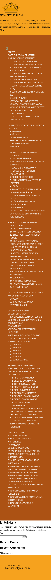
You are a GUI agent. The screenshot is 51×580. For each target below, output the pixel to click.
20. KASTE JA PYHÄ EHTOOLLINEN (26, 232)
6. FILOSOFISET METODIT (21, 177)
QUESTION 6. (16, 357)
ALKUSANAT (15, 131)
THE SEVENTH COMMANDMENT (24, 396)
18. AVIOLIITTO (16, 226)
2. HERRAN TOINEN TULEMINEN (22, 223)
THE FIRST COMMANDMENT (23, 378)
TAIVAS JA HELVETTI (19, 138)
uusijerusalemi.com (18, 448)
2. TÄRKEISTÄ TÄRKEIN (20, 159)
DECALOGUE (14, 375)
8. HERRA (14, 186)
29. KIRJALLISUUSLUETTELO (23, 281)
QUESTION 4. (16, 351)
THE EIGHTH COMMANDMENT (23, 399)
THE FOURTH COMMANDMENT (24, 387)
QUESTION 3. (16, 348)
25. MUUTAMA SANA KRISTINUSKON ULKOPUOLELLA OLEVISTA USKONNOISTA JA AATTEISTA (26, 262)
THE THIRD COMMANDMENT (23, 384)
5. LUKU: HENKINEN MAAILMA (23, 80)
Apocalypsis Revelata (20, 439)
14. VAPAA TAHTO (18, 205)
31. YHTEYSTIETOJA (19, 287)
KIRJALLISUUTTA (15, 457)
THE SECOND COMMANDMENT (24, 381)
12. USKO (14, 198)
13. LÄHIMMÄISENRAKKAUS (22, 202)
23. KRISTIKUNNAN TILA (21, 250)
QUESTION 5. (16, 354)
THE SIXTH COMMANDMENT (23, 393)
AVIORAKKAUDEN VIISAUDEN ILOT (24, 335)
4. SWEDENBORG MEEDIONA (23, 168)
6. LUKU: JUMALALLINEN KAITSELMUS (27, 83)
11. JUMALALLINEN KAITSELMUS (25, 195)
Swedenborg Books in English (24, 369)
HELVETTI (14, 147)
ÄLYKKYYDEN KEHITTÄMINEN (21, 58)
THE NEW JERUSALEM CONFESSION (25, 317)
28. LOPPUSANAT (18, 278)
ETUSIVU (12, 52)
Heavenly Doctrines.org (21, 366)
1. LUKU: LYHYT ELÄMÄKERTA (23, 61)
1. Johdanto (16, 156)
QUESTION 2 (15, 344)
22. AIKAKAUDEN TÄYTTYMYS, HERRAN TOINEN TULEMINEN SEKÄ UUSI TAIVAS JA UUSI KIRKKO (26, 244)
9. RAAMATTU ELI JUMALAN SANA (25, 189)
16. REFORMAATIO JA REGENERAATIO (27, 211)
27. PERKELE (16, 275)
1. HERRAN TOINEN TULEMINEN (22, 153)
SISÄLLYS (14, 135)
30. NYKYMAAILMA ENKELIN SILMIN (26, 284)
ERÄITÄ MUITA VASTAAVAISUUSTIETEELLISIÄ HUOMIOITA (22, 329)
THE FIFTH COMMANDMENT (22, 390)
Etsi (1, 533)
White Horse (14, 442)
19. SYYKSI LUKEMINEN (20, 229)
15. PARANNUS (16, 208)
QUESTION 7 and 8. (19, 360)
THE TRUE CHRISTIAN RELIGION (23, 372)
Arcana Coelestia (17, 436)
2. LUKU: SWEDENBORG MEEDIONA (26, 64)
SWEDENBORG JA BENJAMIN (21, 55)
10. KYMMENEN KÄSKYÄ (21, 192)
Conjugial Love (16, 433)
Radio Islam (14, 445)
